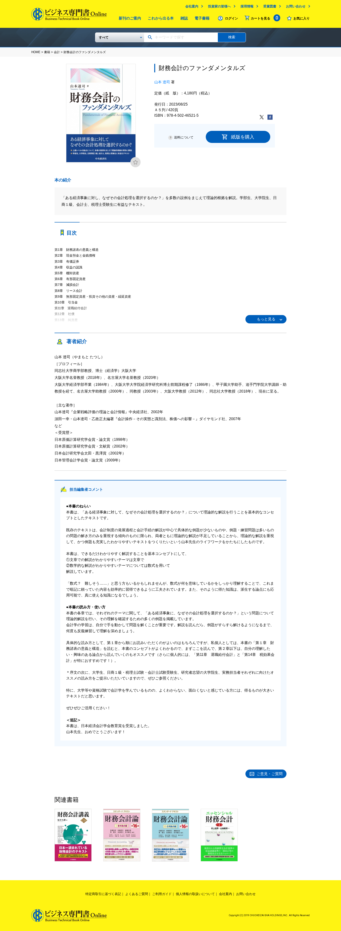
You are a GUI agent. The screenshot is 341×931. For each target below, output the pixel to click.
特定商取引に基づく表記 (103, 894)
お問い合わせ (296, 6)
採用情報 (247, 6)
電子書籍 (202, 18)
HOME (35, 52)
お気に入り (301, 18)
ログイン (231, 18)
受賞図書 (269, 6)
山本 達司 (162, 82)
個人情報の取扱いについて (195, 894)
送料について (183, 137)
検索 (231, 37)
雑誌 (184, 18)
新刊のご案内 (130, 18)
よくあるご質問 (136, 894)
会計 (57, 52)
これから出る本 (161, 18)
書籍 (47, 52)
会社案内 (191, 6)
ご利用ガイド (162, 894)
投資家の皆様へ (219, 6)
